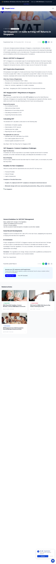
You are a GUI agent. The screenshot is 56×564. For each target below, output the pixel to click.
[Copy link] (51, 42)
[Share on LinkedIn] (46, 42)
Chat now (43, 556)
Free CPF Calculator (23, 275)
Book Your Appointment (9, 257)
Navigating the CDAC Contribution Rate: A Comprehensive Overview (27, 88)
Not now (51, 556)
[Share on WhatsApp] (43, 42)
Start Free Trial (10, 275)
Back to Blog (8, 28)
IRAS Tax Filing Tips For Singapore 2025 (20, 144)
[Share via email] (49, 42)
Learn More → (27, 4)
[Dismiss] (53, 2)
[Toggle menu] (53, 8)
